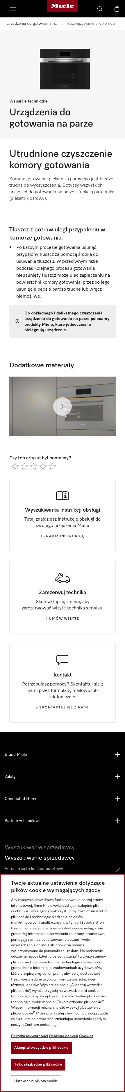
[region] (62, 983)
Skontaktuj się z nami (64, 707)
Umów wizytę (64, 618)
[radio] (15, 466)
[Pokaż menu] (12, 8)
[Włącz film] (62, 406)
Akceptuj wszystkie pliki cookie (41, 1048)
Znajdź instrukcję (64, 536)
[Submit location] (118, 870)
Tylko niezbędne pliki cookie (38, 1064)
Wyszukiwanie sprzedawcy (40, 858)
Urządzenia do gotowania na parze (32, 23)
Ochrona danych (63, 1036)
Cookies (86, 1036)
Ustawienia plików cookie (36, 1081)
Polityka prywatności (29, 1036)
